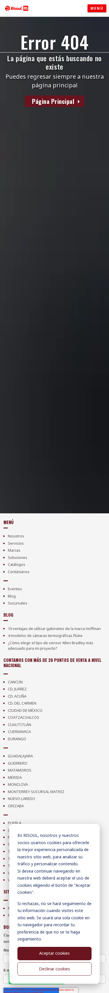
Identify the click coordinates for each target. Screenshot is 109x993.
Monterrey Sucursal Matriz (36, 791)
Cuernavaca (19, 731)
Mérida (15, 777)
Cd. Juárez (17, 689)
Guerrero (17, 763)
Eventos (15, 588)
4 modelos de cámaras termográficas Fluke (45, 635)
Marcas (14, 550)
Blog (12, 596)
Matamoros (19, 770)
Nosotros (16, 536)
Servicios (16, 543)
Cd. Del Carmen (22, 703)
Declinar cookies (54, 969)
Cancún (15, 682)
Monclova (18, 784)
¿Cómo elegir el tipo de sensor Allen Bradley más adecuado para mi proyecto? (50, 645)
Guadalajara (20, 756)
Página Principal (53, 101)
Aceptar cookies (54, 953)
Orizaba (16, 805)
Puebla (14, 823)
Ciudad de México (25, 710)
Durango (17, 738)
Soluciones (17, 557)
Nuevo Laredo (21, 798)
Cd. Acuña (17, 696)
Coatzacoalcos (23, 717)
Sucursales (17, 603)
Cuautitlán (19, 724)
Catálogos (16, 564)
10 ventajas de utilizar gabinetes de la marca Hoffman (54, 628)
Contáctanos (19, 571)
